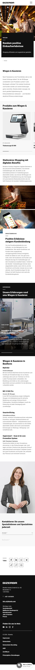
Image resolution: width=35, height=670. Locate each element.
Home (5, 60)
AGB (4, 648)
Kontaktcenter (7, 612)
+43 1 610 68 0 (9, 596)
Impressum (6, 638)
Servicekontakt (7, 608)
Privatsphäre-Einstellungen (11, 655)
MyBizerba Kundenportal (10, 610)
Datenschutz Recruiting (10, 645)
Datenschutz (6, 641)
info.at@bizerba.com (9, 601)
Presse (5, 616)
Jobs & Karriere (7, 614)
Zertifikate (6, 652)
